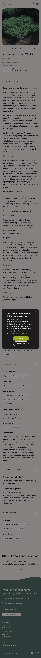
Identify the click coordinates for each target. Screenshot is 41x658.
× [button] (36, 311)
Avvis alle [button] (21, 343)
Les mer (24, 333)
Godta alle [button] (20, 338)
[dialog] (20, 329)
